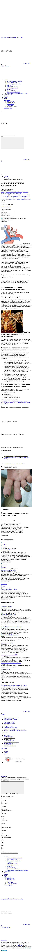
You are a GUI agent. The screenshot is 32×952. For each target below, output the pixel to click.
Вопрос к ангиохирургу (7, 642)
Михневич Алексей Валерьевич (9, 570)
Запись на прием (5, 779)
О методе (3, 192)
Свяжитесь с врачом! (6, 206)
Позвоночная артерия (6, 606)
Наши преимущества (12, 82)
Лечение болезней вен (9, 738)
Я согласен (3, 950)
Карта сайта (4, 776)
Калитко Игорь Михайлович (8, 549)
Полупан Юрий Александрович (9, 589)
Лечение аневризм (8, 736)
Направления (4, 732)
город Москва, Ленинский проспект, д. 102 (12, 37)
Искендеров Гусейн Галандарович (9, 634)
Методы (6, 751)
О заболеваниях (8, 94)
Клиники (6, 97)
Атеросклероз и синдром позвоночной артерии (16, 456)
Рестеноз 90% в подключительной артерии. (12, 626)
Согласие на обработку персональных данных (15, 730)
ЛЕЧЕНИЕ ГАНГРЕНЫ (10, 746)
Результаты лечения (12, 106)
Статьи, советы (10, 104)
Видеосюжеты (10, 101)
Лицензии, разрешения (12, 88)
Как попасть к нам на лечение (14, 81)
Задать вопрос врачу (15, 779)
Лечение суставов (8, 744)
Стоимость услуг (11, 90)
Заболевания (9, 192)
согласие (19, 945)
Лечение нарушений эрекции (11, 742)
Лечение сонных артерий (10, 743)
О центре (6, 79)
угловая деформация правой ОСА (9, 655)
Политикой (28, 948)
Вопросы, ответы (11, 102)
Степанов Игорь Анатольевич (8, 614)
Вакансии (9, 89)
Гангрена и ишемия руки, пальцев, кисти (14, 463)
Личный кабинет (25, 779)
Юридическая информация (13, 92)
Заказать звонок (4, 780)
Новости (9, 85)
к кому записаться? (5, 669)
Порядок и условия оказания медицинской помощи (14, 685)
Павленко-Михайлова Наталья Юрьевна (11, 663)
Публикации (10, 105)
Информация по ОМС (12, 86)
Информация (7, 100)
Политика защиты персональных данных (17, 93)
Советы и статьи (17, 193)
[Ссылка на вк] (12, 77)
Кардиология (7, 735)
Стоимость (25, 192)
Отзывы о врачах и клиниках (14, 84)
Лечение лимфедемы (9, 740)
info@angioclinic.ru (5, 65)
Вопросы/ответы (8, 193)
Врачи (5, 98)
